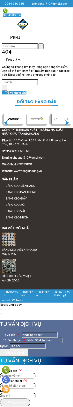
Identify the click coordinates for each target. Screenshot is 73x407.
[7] (14, 119)
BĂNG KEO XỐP (15, 205)
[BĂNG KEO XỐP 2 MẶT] (9, 271)
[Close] (1, 309)
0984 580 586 (14, 3)
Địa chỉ (4, 346)
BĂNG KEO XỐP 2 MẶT (17, 276)
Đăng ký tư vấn (15, 352)
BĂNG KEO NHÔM (16, 217)
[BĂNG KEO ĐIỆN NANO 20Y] (9, 245)
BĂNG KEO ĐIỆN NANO (20, 186)
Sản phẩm (10, 179)
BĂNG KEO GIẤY (16, 198)
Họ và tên (11, 335)
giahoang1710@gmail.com (49, 3)
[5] (61, 119)
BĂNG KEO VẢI (15, 211)
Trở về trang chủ (15, 92)
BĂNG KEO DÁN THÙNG (20, 192)
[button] (6, 38)
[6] (37, 119)
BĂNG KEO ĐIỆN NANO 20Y (20, 250)
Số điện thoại (13, 340)
